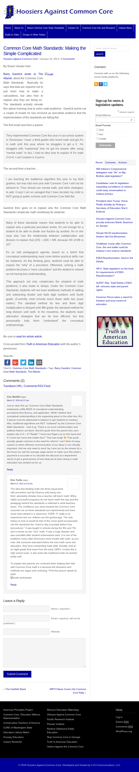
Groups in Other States (34, 34)
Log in (119, 717)
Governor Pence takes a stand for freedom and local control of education (114, 301)
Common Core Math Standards (29, 368)
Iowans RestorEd (12, 741)
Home (8, 28)
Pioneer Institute (55, 724)
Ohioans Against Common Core (64, 714)
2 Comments (68, 58)
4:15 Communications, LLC (105, 765)
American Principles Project (18, 709)
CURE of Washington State (17, 727)
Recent (99, 162)
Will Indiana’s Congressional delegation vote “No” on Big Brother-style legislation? (111, 172)
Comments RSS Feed (37, 386)
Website (55, 631)
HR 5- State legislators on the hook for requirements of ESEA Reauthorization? (115, 272)
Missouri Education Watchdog (63, 709)
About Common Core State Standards (45, 28)
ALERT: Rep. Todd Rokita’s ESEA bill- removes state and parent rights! (114, 286)
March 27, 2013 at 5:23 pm (22, 484)
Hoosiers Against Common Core (20, 58)
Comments (110, 162)
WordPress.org (124, 731)
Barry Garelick (62, 368)
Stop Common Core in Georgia (63, 737)
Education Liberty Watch (16, 732)
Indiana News (125, 28)
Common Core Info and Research (98, 28)
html (101, 130)
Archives (122, 162)
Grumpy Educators (13, 737)
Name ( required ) (60, 608)
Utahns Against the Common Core (65, 746)
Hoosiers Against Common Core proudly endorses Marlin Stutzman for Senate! (114, 222)
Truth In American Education (62, 741)
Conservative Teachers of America (21, 722)
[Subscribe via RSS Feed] (96, 84)
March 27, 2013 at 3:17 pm (18, 400)
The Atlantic (34, 371)
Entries (122, 721)
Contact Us (73, 28)
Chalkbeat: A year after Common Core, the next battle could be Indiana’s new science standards (113, 247)
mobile (102, 138)
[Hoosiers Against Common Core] (58, 18)
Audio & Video (12, 34)
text (101, 134)
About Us (19, 28)
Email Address (114, 115)
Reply (10, 469)
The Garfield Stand (15, 689)
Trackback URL (12, 386)
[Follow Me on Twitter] (105, 84)
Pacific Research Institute (60, 719)
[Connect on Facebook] (101, 84)
